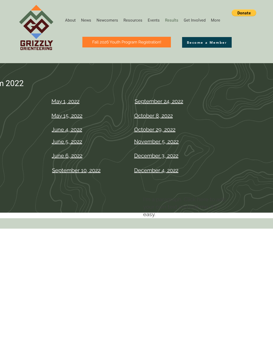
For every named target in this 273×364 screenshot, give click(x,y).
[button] (244, 12)
